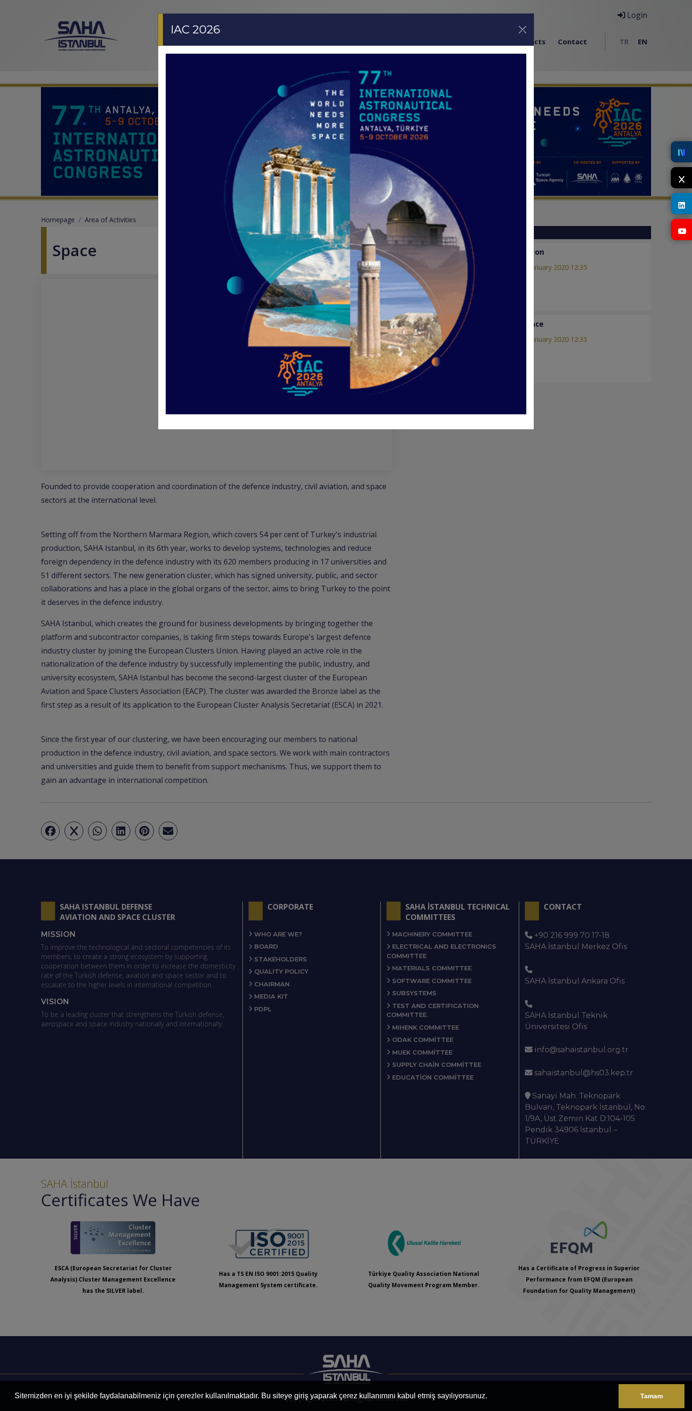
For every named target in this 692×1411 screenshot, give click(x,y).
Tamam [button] (651, 1396)
